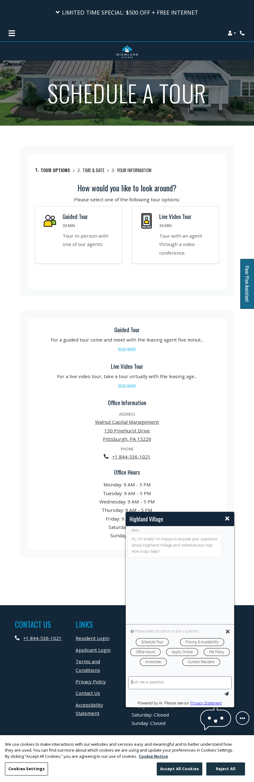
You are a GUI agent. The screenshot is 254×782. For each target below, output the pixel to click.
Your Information (134, 170)
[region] (127, 758)
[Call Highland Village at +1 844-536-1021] (243, 33)
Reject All (225, 768)
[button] (127, 12)
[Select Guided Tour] (78, 235)
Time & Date (93, 170)
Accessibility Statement (99, 709)
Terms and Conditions (99, 665)
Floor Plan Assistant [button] (247, 287)
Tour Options (55, 170)
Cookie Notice (153, 756)
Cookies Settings (26, 768)
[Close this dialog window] (227, 518)
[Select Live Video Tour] (175, 235)
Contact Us (88, 693)
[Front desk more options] (242, 718)
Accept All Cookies (179, 768)
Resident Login (92, 638)
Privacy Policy (91, 681)
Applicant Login (93, 649)
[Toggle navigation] (12, 33)
